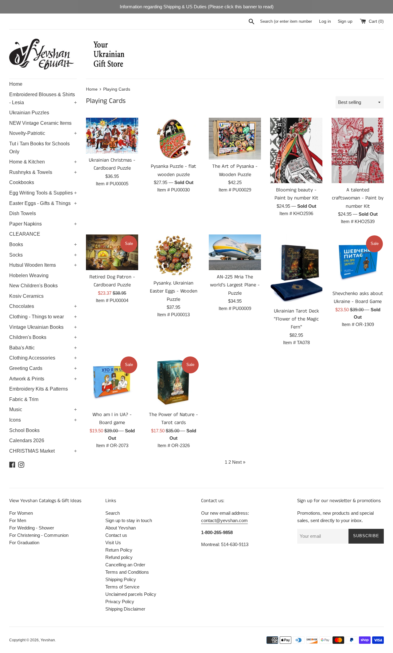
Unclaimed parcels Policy (130, 594)
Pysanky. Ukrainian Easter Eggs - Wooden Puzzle (173, 291)
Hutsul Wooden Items (43, 265)
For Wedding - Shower (31, 527)
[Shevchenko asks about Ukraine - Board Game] (358, 260)
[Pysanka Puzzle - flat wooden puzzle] (173, 138)
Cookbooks (21, 182)
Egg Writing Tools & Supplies (43, 192)
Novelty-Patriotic (43, 133)
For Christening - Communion (38, 535)
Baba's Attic (43, 347)
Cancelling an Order (125, 564)
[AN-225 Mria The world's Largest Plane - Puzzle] (235, 252)
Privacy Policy (119, 601)
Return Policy (118, 550)
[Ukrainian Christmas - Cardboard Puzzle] (112, 135)
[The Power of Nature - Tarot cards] (173, 382)
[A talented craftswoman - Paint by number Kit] (358, 150)
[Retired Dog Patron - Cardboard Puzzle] (112, 252)
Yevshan (48, 640)
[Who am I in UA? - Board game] (112, 382)
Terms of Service (122, 586)
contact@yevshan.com (224, 520)
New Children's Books (33, 285)
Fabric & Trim (23, 399)
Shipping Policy (120, 579)
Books (43, 244)
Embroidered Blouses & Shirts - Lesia (43, 98)
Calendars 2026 (26, 440)
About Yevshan (120, 527)
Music (43, 409)
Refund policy (119, 557)
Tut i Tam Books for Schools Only (39, 147)
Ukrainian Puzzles (29, 112)
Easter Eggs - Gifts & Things (43, 203)
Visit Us (113, 542)
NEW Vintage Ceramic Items (40, 123)
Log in (325, 21)
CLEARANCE (24, 234)
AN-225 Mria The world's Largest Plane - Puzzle (235, 285)
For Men (17, 520)
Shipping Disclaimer (125, 609)
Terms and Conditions (127, 572)
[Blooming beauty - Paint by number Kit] (296, 150)
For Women (21, 513)
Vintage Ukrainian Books (43, 327)
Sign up (345, 21)
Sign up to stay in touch (128, 520)
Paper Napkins (43, 223)
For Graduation (24, 542)
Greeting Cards (43, 368)
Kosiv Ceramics (26, 296)
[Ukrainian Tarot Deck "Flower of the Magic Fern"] (296, 269)
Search (112, 513)
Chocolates (43, 306)
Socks (43, 255)
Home (15, 84)
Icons (43, 420)
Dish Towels (22, 213)
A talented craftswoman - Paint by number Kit (357, 198)
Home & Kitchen (43, 161)
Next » (238, 462)
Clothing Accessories (43, 357)
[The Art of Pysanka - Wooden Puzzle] (235, 138)
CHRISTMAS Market (43, 451)
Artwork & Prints (43, 378)
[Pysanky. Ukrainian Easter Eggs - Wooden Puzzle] (173, 255)
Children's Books (43, 337)
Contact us (116, 535)
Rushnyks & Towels (43, 172)
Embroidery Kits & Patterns (38, 388)
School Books (24, 430)
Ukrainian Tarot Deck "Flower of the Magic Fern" (296, 319)
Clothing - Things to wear (43, 316)
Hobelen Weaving (29, 275)
